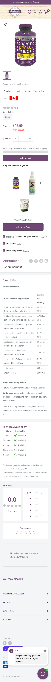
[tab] (25, 286)
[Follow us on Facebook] (5, 643)
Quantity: (7, 138)
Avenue (6, 445)
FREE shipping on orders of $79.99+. (25, 2)
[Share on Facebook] (31, 261)
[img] (9, 108)
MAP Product (18, 130)
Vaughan (7, 440)
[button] (35, 492)
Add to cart (25, 158)
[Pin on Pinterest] (36, 261)
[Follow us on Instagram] (10, 643)
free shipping (41, 148)
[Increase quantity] (30, 138)
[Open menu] (4, 12)
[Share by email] (46, 261)
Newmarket (8, 450)
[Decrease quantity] (15, 138)
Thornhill (7, 435)
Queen (6, 455)
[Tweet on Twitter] (41, 261)
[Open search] (35, 11)
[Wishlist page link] (29, 12)
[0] (46, 12)
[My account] (40, 11)
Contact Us (17, 469)
